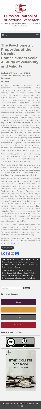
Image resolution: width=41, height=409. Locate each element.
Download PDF (7, 247)
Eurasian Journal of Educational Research (20, 18)
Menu (5, 35)
